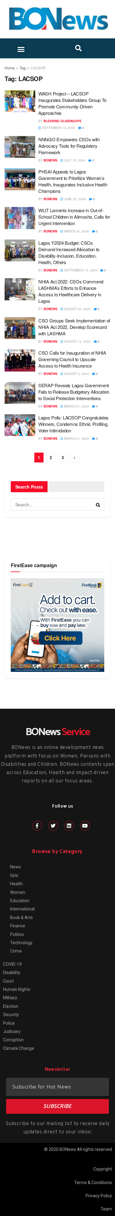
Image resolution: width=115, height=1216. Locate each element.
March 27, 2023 (76, 406)
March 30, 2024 (76, 231)
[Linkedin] (69, 826)
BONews (50, 160)
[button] (21, 49)
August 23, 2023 (77, 309)
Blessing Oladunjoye (63, 121)
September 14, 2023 (80, 270)
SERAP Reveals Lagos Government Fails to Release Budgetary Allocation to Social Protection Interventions (73, 391)
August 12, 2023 (77, 341)
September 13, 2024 (58, 128)
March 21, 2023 (76, 438)
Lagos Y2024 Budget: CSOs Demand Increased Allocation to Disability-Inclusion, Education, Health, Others (68, 252)
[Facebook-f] (37, 826)
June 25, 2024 (74, 199)
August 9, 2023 (76, 374)
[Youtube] (85, 826)
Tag (23, 67)
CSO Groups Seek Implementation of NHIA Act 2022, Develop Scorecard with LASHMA (74, 327)
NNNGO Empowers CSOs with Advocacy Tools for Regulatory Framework (69, 145)
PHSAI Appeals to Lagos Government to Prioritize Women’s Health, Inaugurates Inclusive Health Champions (72, 181)
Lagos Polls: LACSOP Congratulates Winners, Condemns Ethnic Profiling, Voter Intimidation (73, 424)
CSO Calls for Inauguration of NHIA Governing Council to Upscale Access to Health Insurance (72, 359)
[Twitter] (53, 826)
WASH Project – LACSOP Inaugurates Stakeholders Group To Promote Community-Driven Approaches (72, 103)
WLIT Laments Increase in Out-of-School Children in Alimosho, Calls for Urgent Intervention (74, 216)
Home (10, 67)
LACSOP (38, 67)
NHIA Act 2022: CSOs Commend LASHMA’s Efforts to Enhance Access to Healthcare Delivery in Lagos (70, 291)
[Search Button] (98, 504)
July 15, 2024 (74, 160)
